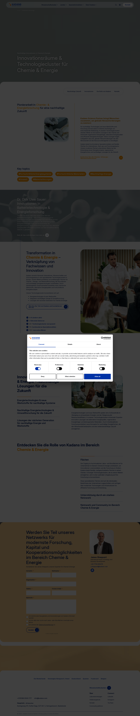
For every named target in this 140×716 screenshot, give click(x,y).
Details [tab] (70, 344)
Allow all (97, 376)
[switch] (59, 368)
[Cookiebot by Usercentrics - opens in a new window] (102, 338)
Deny (42, 376)
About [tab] (98, 344)
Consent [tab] (41, 344)
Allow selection (70, 376)
